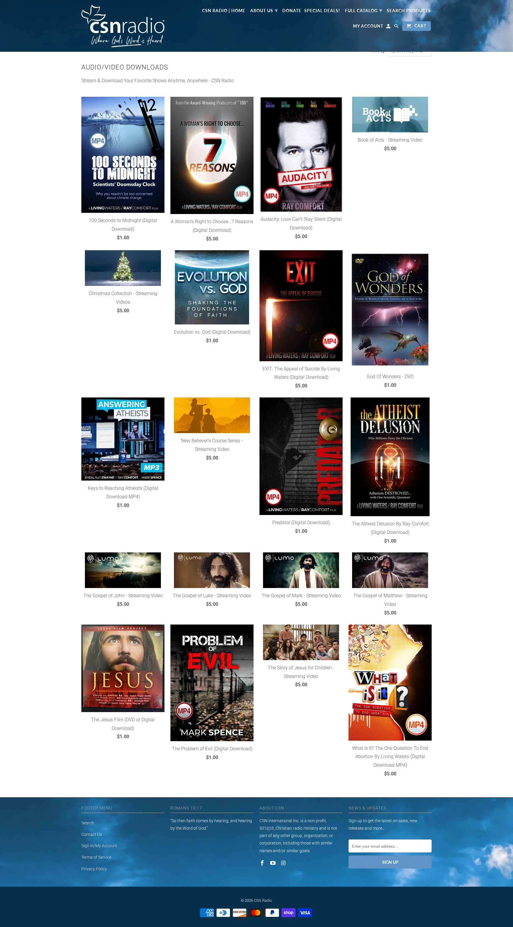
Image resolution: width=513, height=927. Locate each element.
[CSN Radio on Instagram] (284, 863)
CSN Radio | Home (223, 10)
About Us (264, 10)
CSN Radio (263, 900)
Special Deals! (322, 10)
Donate (291, 10)
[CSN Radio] (122, 25)
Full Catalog (363, 10)
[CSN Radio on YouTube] (273, 863)
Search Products (409, 10)
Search (87, 822)
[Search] (396, 27)
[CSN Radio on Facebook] (262, 863)
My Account (368, 26)
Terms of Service (96, 857)
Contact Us (91, 834)
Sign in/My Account (99, 845)
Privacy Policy (94, 868)
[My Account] (388, 27)
